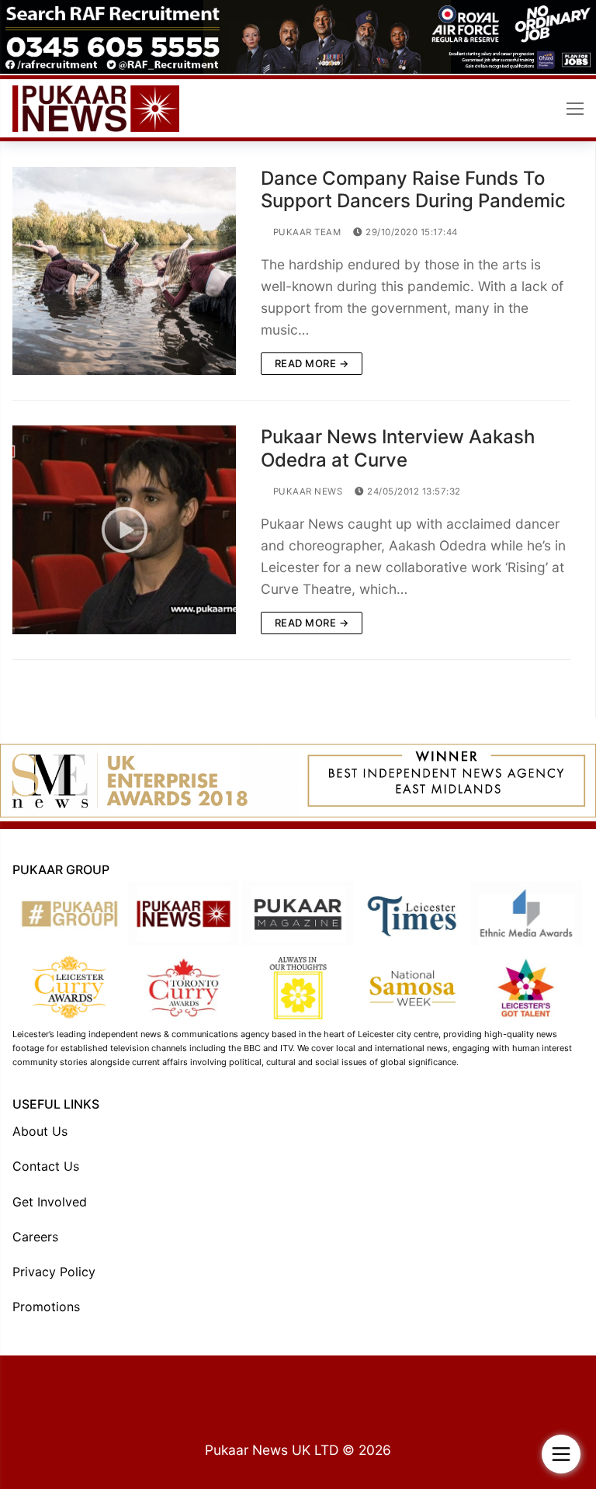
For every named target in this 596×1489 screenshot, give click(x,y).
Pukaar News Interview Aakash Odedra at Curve (398, 447)
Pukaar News (306, 491)
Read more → (312, 363)
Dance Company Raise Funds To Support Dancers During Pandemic (413, 189)
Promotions (46, 1306)
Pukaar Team (305, 232)
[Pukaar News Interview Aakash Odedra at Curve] (124, 529)
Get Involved (49, 1202)
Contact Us (45, 1166)
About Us (40, 1131)
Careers (35, 1236)
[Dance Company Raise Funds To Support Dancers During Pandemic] (124, 271)
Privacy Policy (53, 1271)
